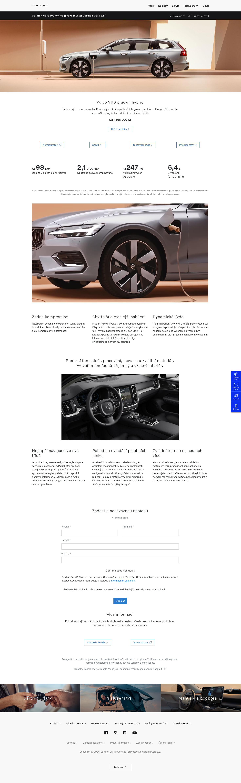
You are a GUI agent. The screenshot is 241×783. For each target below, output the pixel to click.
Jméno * (66, 526)
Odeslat (120, 600)
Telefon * (66, 554)
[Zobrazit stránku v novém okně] (106, 733)
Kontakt (236, 409)
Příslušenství (190, 5)
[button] (176, 16)
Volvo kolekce (180, 723)
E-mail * (66, 540)
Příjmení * (128, 526)
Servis (175, 5)
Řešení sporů (165, 742)
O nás (206, 5)
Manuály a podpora (199, 697)
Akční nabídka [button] (119, 129)
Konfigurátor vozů (154, 723)
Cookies (70, 742)
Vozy (151, 5)
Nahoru (119, 766)
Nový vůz (236, 399)
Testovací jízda (236, 388)
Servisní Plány (39, 697)
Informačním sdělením (122, 580)
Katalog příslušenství (125, 723)
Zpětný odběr (143, 742)
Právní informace (119, 742)
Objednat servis (236, 378)
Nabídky (163, 5)
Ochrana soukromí (93, 742)
